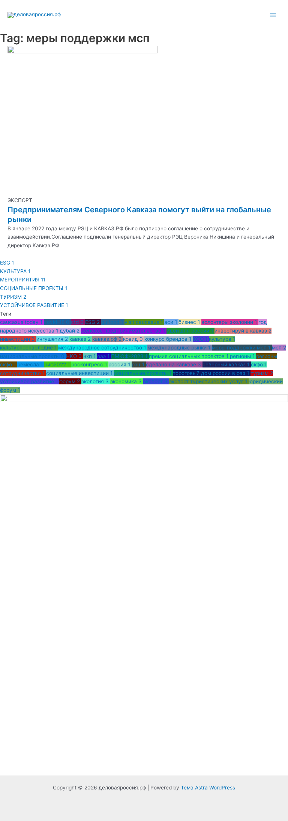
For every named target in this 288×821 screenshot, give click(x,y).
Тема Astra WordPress (208, 788)
